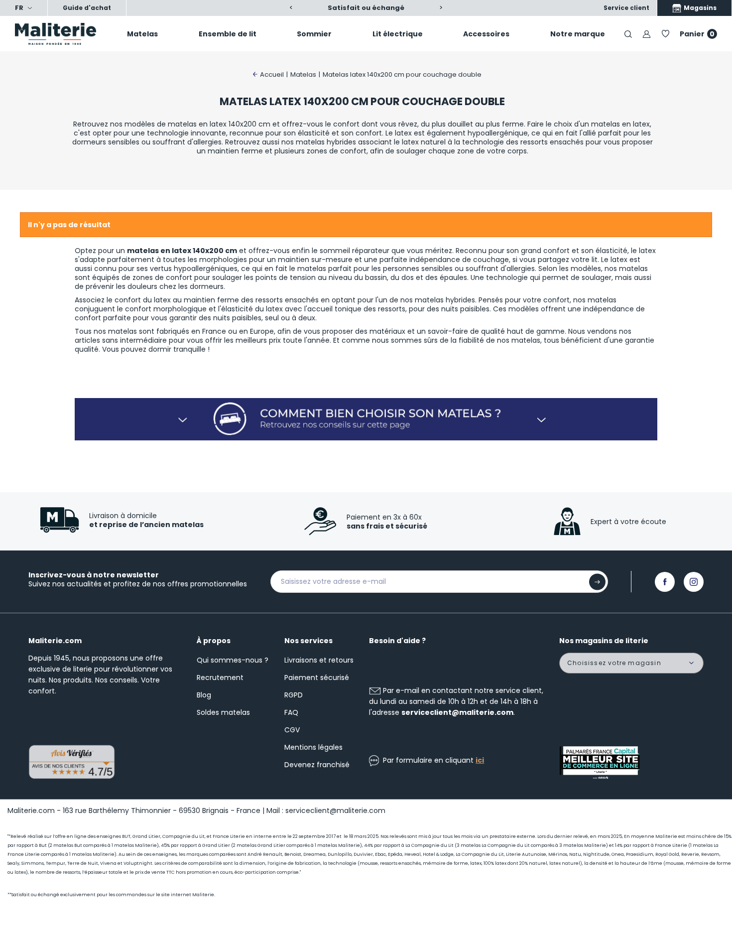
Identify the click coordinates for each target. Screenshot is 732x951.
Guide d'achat (87, 7)
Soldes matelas (223, 712)
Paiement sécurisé (316, 677)
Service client (626, 7)
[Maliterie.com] (61, 34)
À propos (214, 641)
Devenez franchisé (317, 765)
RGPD (293, 695)
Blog (204, 695)
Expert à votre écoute (628, 522)
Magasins (699, 7)
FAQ (291, 712)
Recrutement (220, 677)
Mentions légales (313, 747)
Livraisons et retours (319, 660)
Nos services (308, 641)
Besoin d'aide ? (397, 641)
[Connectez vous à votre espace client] (646, 33)
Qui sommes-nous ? (232, 660)
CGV (292, 730)
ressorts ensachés (287, 300)
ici (480, 760)
